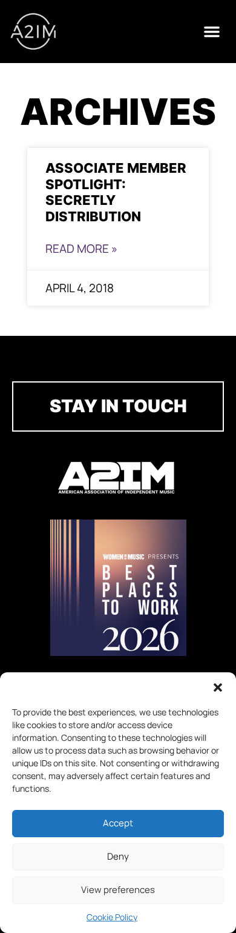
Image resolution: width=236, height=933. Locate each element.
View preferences (118, 889)
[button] (218, 687)
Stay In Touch (118, 405)
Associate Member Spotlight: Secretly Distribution (115, 192)
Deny (118, 856)
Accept (118, 823)
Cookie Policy (112, 917)
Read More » (81, 248)
